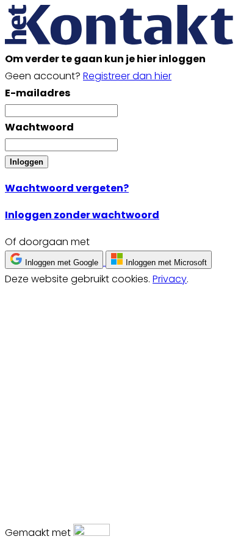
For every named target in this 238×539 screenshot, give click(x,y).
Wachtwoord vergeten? (67, 188)
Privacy (170, 279)
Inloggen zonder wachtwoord (82, 215)
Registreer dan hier (127, 76)
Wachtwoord (39, 127)
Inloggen (26, 161)
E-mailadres (37, 93)
